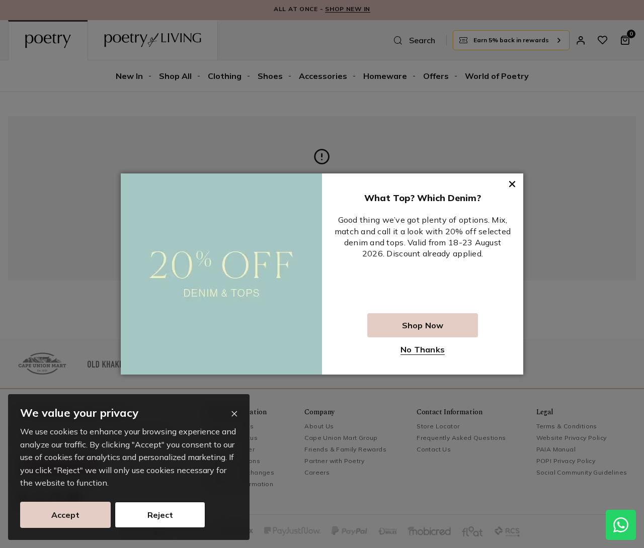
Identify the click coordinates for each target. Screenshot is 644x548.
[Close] (234, 414)
